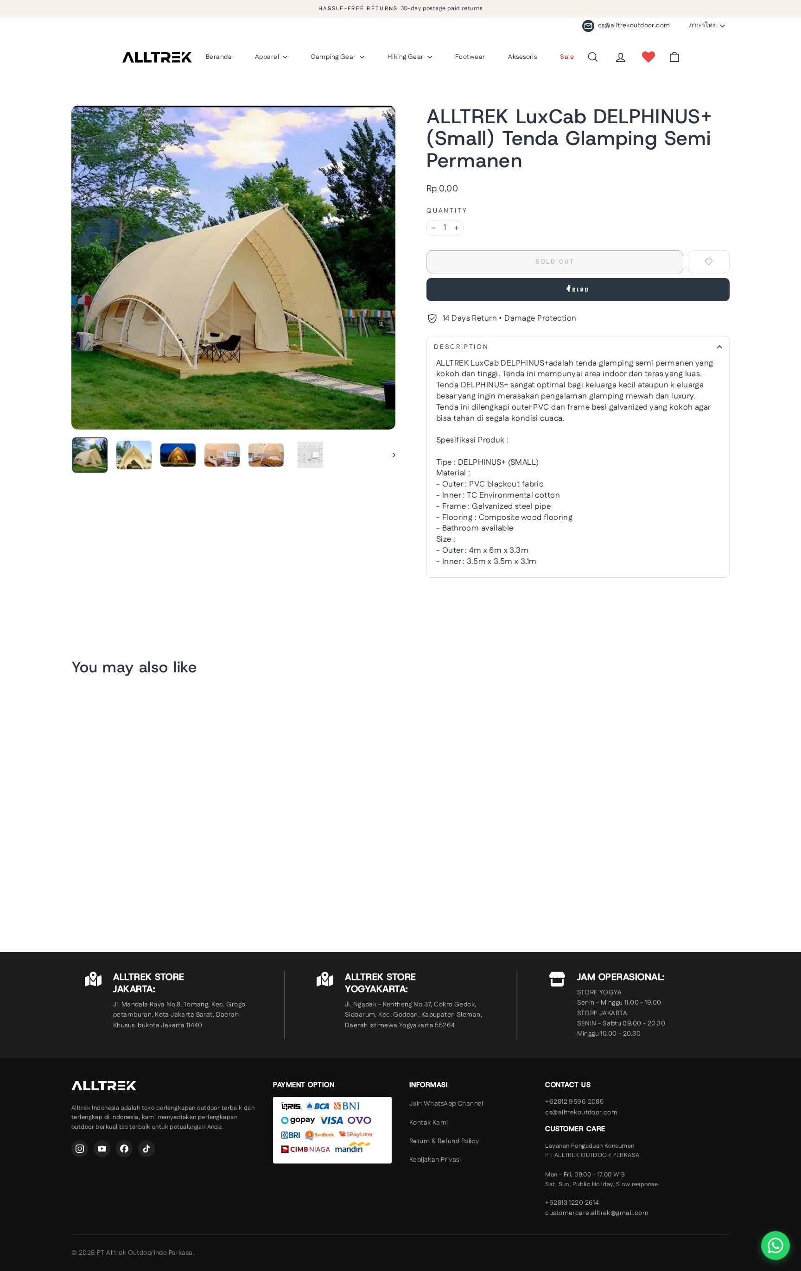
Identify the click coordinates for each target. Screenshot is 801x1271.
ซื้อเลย (578, 289)
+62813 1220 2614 (572, 1203)
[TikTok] (146, 1148)
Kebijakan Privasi (435, 1159)
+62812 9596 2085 (574, 1102)
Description (461, 347)
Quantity (446, 211)
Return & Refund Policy (444, 1141)
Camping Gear (334, 57)
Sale (567, 57)
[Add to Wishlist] (709, 261)
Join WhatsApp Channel (446, 1103)
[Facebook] (124, 1148)
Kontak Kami (428, 1122)
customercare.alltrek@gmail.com (596, 1213)
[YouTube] (102, 1148)
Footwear (470, 57)
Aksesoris (522, 57)
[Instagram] (79, 1148)
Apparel (267, 57)
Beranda (219, 57)
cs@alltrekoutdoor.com (581, 1112)
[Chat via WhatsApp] (775, 1245)
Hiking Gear (406, 57)
